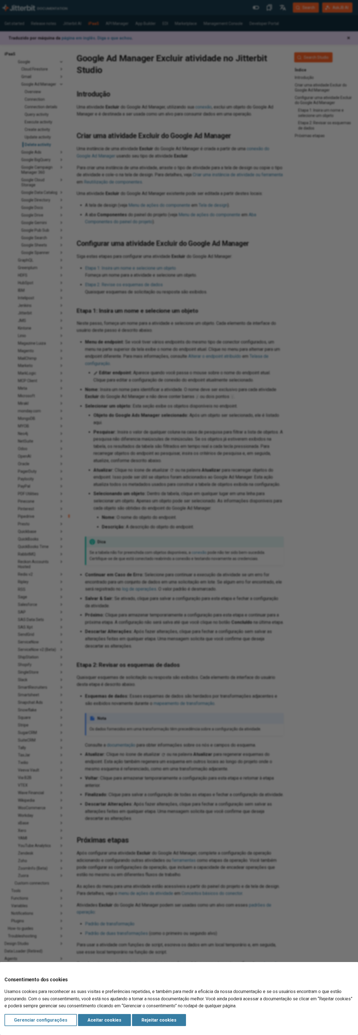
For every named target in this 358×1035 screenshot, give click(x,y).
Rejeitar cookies (159, 1020)
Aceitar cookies (104, 1020)
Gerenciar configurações (40, 1020)
